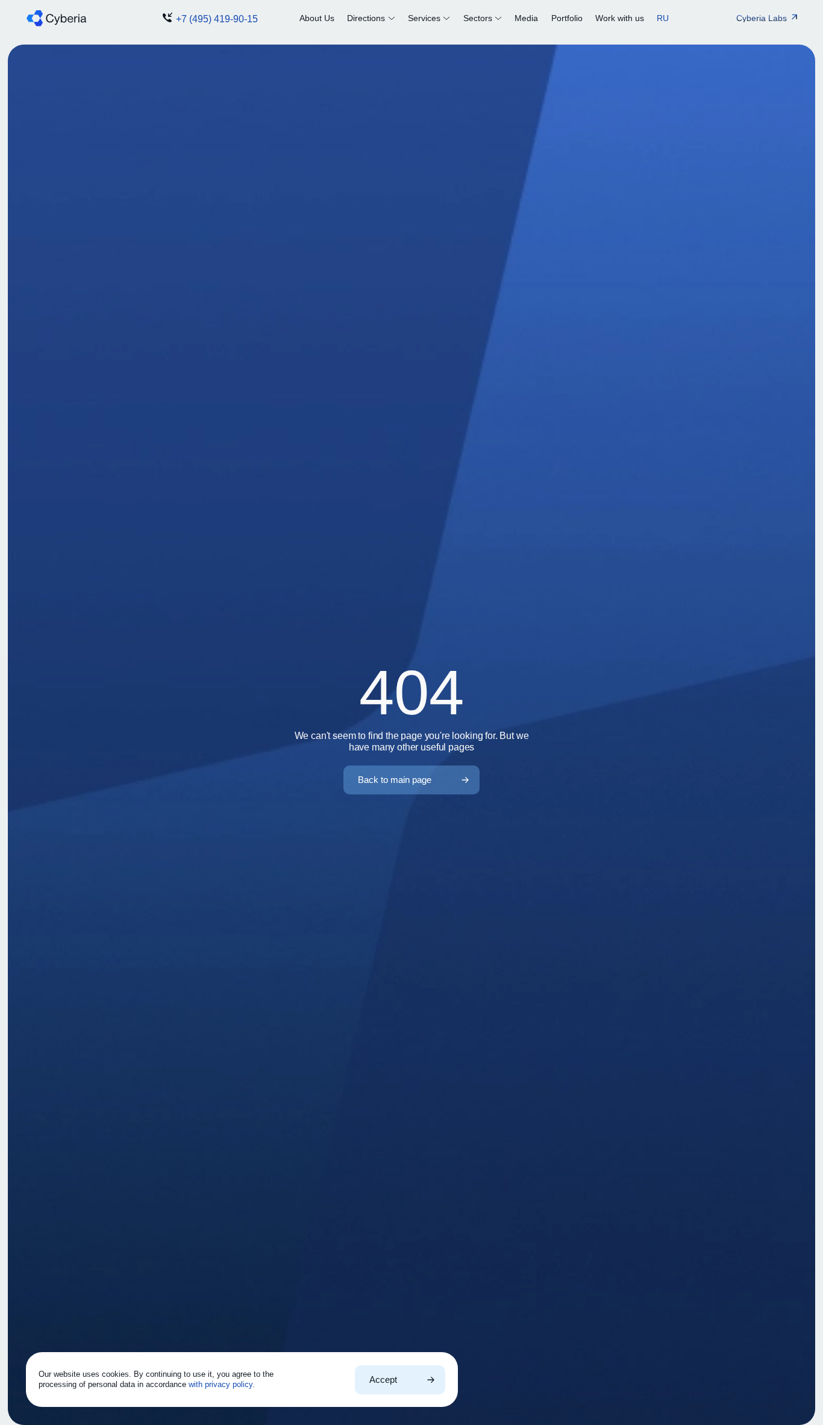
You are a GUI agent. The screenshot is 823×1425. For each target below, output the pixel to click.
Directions (366, 18)
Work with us (619, 18)
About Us (316, 18)
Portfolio (567, 18)
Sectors (477, 18)
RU (663, 18)
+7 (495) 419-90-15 (217, 19)
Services (424, 18)
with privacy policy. (222, 1384)
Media (526, 18)
